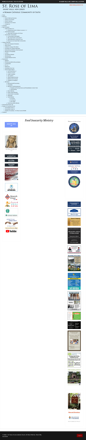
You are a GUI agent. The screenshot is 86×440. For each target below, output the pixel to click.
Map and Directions (74, 412)
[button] (4, 16)
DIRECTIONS (72, 5)
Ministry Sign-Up (11, 124)
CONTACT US (79, 5)
